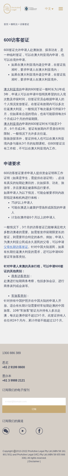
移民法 (14, 24)
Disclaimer (34, 461)
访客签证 (24, 24)
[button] (60, 8)
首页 (6, 24)
